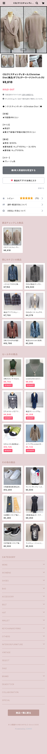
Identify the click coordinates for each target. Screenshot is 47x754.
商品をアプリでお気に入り (24, 180)
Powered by (20, 729)
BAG (4, 589)
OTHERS (6, 636)
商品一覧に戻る (23, 713)
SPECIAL (6, 700)
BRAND (5, 676)
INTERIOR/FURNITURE (12, 644)
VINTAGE (6, 652)
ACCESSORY (8, 596)
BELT (4, 604)
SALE (4, 668)
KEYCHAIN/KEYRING (11, 628)
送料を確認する (28, 95)
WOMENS (6, 573)
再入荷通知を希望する (25, 170)
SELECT (6, 660)
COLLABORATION (10, 692)
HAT (4, 612)
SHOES (5, 581)
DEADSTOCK (8, 684)
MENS (5, 565)
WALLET (6, 620)
